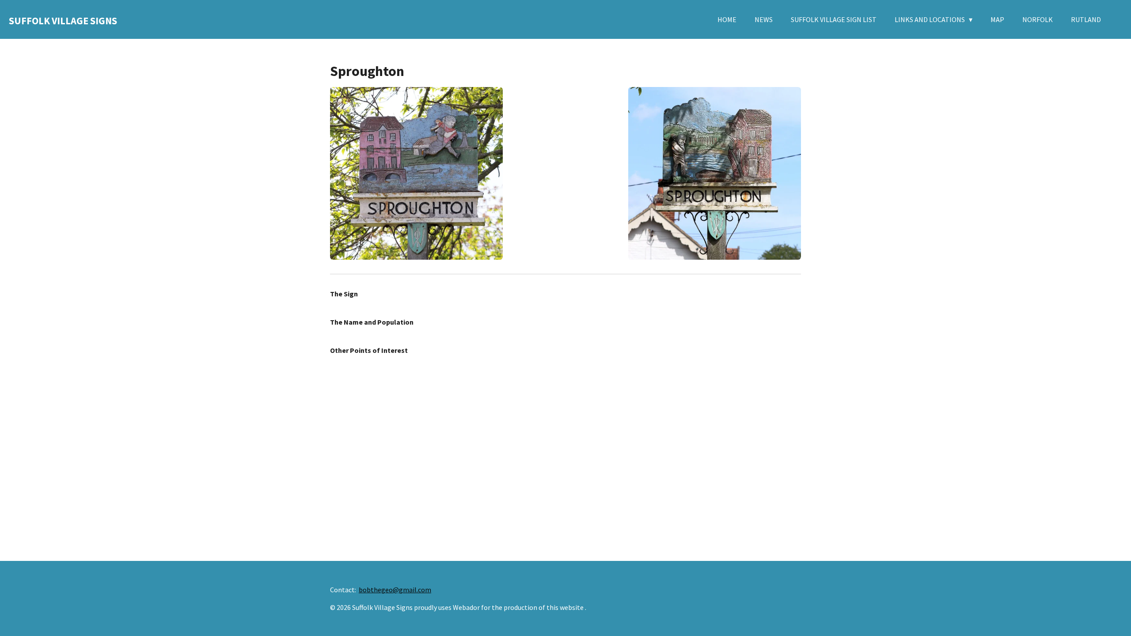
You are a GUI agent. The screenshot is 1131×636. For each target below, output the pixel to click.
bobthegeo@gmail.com (395, 589)
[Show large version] (416, 173)
